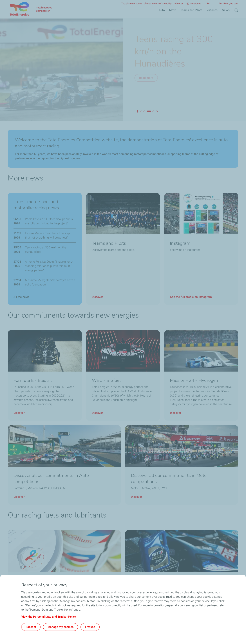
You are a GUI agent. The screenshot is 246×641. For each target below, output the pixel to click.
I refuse (90, 627)
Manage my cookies (60, 627)
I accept (31, 627)
